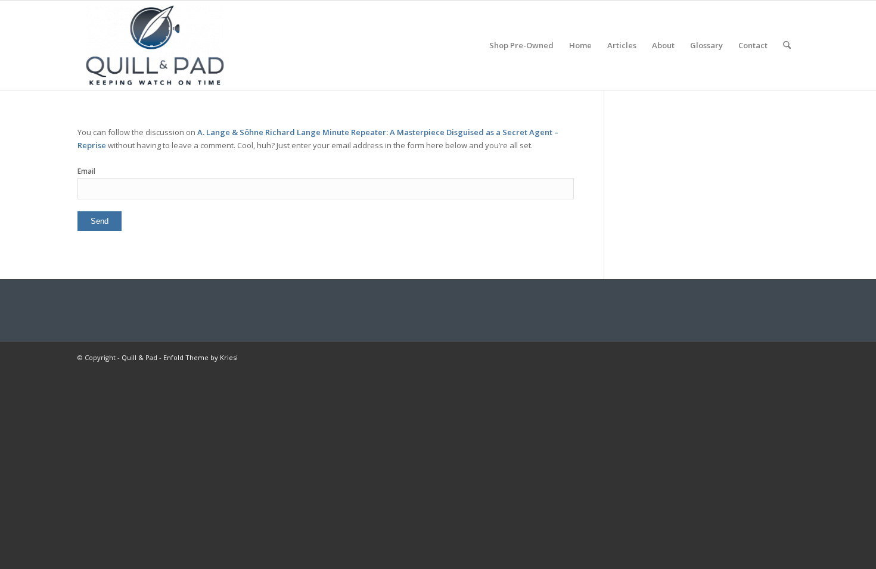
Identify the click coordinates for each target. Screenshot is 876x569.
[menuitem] (521, 45)
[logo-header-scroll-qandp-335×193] (154, 45)
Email (86, 171)
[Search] (787, 45)
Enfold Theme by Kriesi (200, 357)
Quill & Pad (139, 357)
